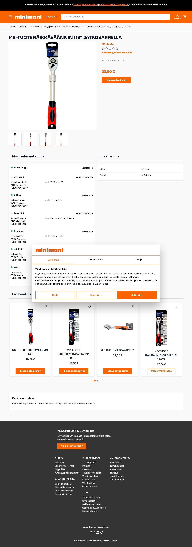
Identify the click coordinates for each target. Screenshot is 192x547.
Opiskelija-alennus (64, 490)
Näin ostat (115, 462)
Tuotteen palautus (91, 497)
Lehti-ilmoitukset (63, 484)
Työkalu (22, 27)
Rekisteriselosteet (91, 504)
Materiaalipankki (90, 511)
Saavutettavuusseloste (94, 508)
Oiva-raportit (88, 501)
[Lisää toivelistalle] (45, 306)
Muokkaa (94, 295)
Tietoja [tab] (138, 259)
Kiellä (55, 295)
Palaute (86, 466)
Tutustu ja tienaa (63, 494)
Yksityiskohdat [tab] (96, 259)
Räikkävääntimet (71, 27)
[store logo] (28, 17)
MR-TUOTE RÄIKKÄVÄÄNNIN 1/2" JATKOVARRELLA (106, 27)
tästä (94, 4)
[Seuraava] (102, 380)
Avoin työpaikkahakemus (67, 473)
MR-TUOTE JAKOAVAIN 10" (117, 350)
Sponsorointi (88, 479)
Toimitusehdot (117, 466)
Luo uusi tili (89, 403)
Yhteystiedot (88, 462)
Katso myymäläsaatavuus (117, 52)
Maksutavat (116, 469)
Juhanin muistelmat (64, 466)
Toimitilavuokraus (91, 476)
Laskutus (86, 469)
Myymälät (60, 469)
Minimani (59, 462)
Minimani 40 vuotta (64, 487)
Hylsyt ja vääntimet (52, 27)
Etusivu (12, 27)
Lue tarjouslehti (82, 4)
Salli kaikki (136, 295)
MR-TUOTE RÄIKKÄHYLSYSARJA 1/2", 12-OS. (161, 355)
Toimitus (114, 473)
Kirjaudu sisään (73, 403)
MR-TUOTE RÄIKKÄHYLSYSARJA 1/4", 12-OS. (74, 354)
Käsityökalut (34, 27)
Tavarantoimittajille (91, 473)
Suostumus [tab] (53, 259)
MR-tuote (108, 44)
